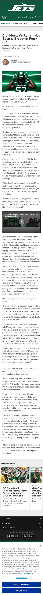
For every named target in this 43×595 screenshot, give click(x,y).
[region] (21, 568)
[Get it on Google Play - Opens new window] (29, 537)
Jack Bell (14, 60)
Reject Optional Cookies (21, 584)
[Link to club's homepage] (4, 16)
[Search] (36, 17)
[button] (21, 222)
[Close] (40, 545)
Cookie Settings (21, 578)
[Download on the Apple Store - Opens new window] (13, 536)
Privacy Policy (28, 573)
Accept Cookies (21, 591)
